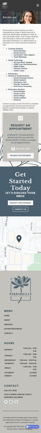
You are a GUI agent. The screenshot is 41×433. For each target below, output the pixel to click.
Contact (8, 333)
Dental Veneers (20, 53)
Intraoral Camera (20, 68)
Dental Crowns (19, 93)
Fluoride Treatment (21, 84)
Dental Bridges (19, 91)
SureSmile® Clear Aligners (24, 55)
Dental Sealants (20, 80)
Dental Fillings (19, 95)
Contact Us (20, 209)
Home (7, 316)
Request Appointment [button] (20, 155)
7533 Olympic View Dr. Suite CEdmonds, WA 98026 (18, 396)
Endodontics (13, 74)
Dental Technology (15, 60)
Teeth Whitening (20, 57)
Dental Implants (20, 98)
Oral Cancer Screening (22, 86)
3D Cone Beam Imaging (23, 62)
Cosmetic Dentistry (15, 49)
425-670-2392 (23, 148)
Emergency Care (20, 82)
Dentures (17, 100)
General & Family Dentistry (18, 76)
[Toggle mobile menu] (37, 5)
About (7, 320)
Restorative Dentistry (16, 89)
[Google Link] (11, 401)
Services (8, 324)
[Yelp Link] (16, 401)
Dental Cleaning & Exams (23, 78)
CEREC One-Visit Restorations (25, 64)
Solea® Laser (19, 70)
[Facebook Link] (6, 401)
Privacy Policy (12, 429)
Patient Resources (13, 329)
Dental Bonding (20, 51)
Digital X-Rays (19, 66)
